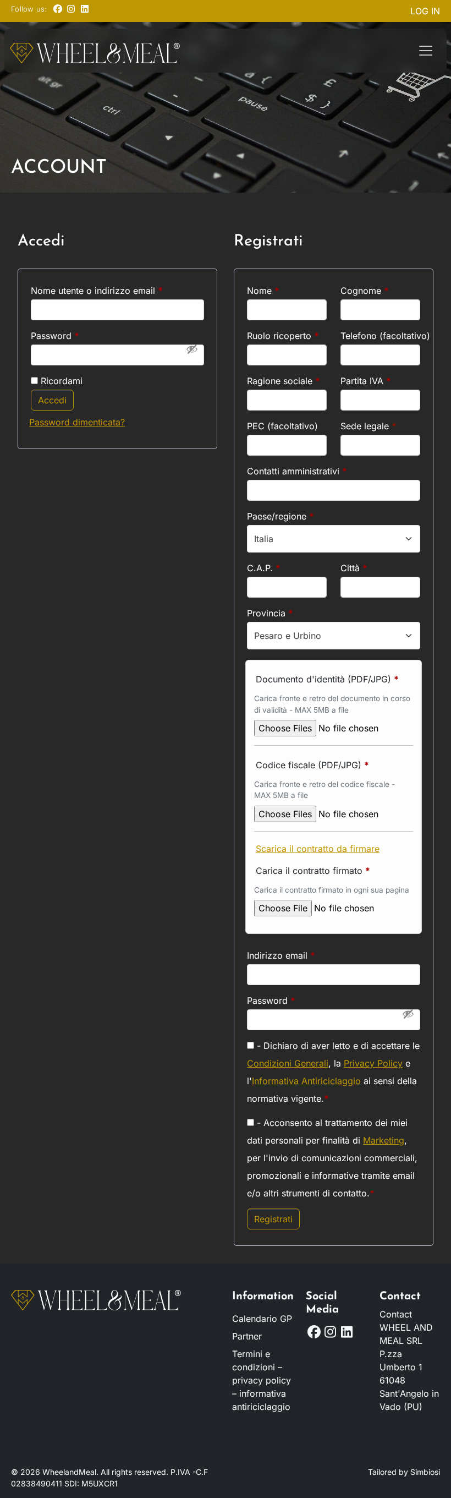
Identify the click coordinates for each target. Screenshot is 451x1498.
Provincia (270, 613)
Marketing (383, 1140)
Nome (263, 290)
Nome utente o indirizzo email (115, 290)
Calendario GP (262, 1318)
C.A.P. (263, 567)
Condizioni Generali (287, 1063)
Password (73, 335)
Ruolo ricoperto (283, 335)
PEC (282, 425)
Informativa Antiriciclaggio (306, 1080)
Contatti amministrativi (297, 471)
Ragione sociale (283, 380)
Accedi (52, 400)
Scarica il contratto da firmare (318, 848)
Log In (425, 11)
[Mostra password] (192, 349)
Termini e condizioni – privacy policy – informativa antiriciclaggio (261, 1380)
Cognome (364, 290)
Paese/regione (280, 516)
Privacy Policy (373, 1063)
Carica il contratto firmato (313, 870)
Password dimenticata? (77, 422)
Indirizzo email (299, 955)
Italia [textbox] (263, 538)
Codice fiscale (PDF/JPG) (312, 764)
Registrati (273, 1218)
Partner (247, 1336)
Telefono (380, 335)
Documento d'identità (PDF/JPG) (327, 679)
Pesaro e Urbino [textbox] (287, 635)
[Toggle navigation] (425, 51)
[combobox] (333, 539)
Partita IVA (365, 380)
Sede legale (368, 425)
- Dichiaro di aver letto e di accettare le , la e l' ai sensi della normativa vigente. (333, 1072)
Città (353, 567)
